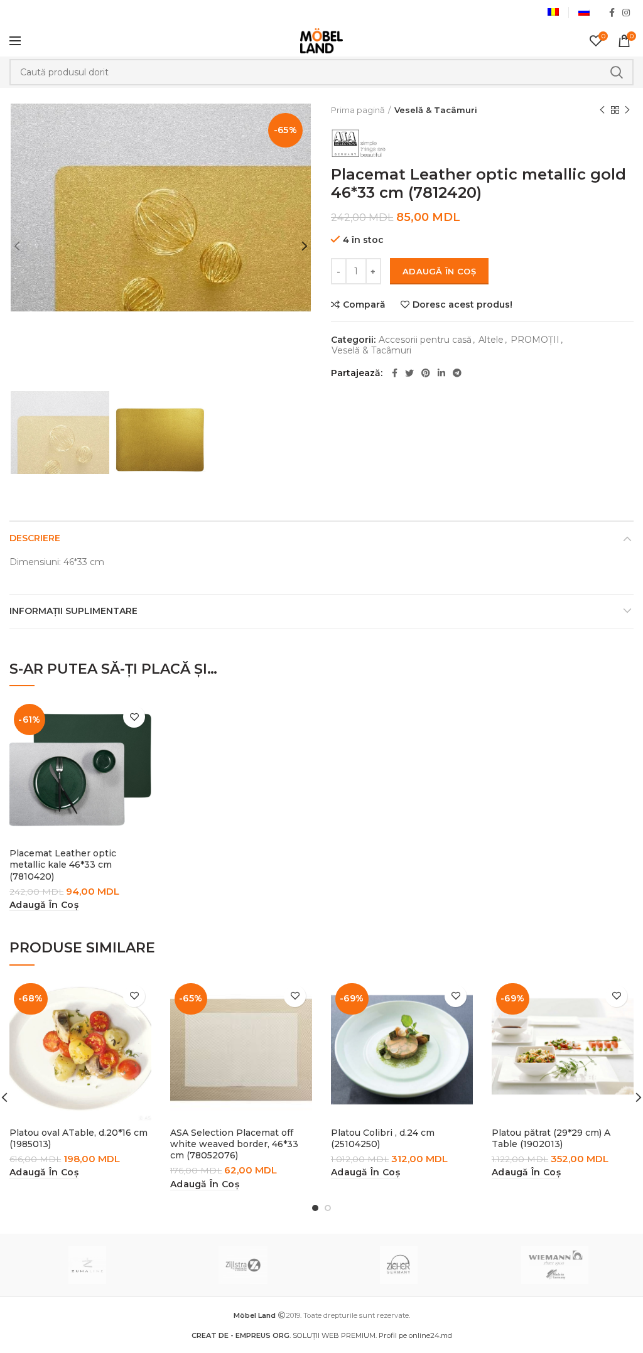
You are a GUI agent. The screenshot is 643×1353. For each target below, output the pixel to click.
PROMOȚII (535, 340)
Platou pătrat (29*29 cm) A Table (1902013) (551, 1138)
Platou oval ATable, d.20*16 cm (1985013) (78, 1138)
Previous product (602, 110)
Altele (491, 340)
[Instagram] (626, 12)
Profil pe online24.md (415, 1335)
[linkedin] (441, 373)
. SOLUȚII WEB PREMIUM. (285, 1335)
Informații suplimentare (73, 611)
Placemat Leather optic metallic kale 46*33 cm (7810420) (62, 864)
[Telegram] (457, 373)
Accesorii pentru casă (425, 340)
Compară (364, 304)
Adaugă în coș (439, 271)
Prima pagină (358, 110)
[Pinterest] (426, 373)
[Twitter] (409, 373)
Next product (627, 110)
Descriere (34, 538)
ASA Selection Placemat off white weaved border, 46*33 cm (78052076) (234, 1144)
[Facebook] (612, 12)
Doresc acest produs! (462, 304)
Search (616, 72)
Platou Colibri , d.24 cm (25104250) (383, 1138)
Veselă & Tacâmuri (435, 110)
